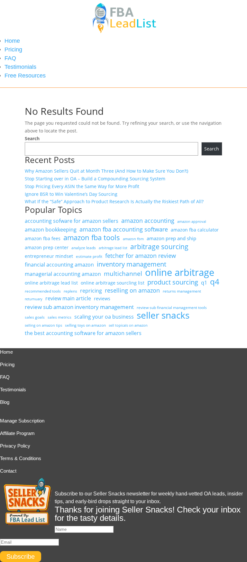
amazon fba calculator (195, 230)
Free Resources (25, 75)
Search (32, 138)
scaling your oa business (104, 316)
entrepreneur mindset (49, 256)
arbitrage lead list (113, 248)
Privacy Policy (15, 446)
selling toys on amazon (85, 325)
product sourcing (172, 282)
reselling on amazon (132, 290)
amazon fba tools (91, 237)
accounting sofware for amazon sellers (71, 220)
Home (12, 41)
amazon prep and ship (171, 238)
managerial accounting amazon (63, 273)
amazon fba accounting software (123, 229)
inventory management (131, 264)
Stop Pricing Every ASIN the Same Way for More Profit (82, 186)
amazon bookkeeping (51, 229)
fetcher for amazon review (140, 255)
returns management (182, 291)
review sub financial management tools (172, 307)
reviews (102, 298)
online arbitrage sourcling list (112, 283)
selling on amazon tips (43, 325)
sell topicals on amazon (128, 325)
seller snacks (163, 315)
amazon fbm (133, 239)
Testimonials (20, 67)
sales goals (35, 317)
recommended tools (43, 291)
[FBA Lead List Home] (123, 33)
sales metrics (59, 317)
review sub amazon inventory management (79, 307)
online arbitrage (179, 272)
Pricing (13, 49)
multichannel (123, 274)
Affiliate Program (17, 433)
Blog (4, 402)
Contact (8, 471)
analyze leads (83, 247)
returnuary (33, 299)
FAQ (10, 58)
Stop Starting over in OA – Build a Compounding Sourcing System (95, 179)
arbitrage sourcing (159, 247)
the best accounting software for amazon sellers (83, 333)
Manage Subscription (22, 420)
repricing (91, 290)
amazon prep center (47, 247)
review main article (68, 298)
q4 (214, 282)
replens (70, 291)
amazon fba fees (42, 238)
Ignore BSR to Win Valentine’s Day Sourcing (71, 194)
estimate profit (89, 256)
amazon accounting (147, 220)
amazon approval (191, 221)
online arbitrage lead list (51, 283)
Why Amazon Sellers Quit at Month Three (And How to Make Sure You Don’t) (106, 171)
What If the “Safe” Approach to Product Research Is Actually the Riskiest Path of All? (114, 201)
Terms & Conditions (20, 458)
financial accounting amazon (59, 264)
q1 (204, 282)
